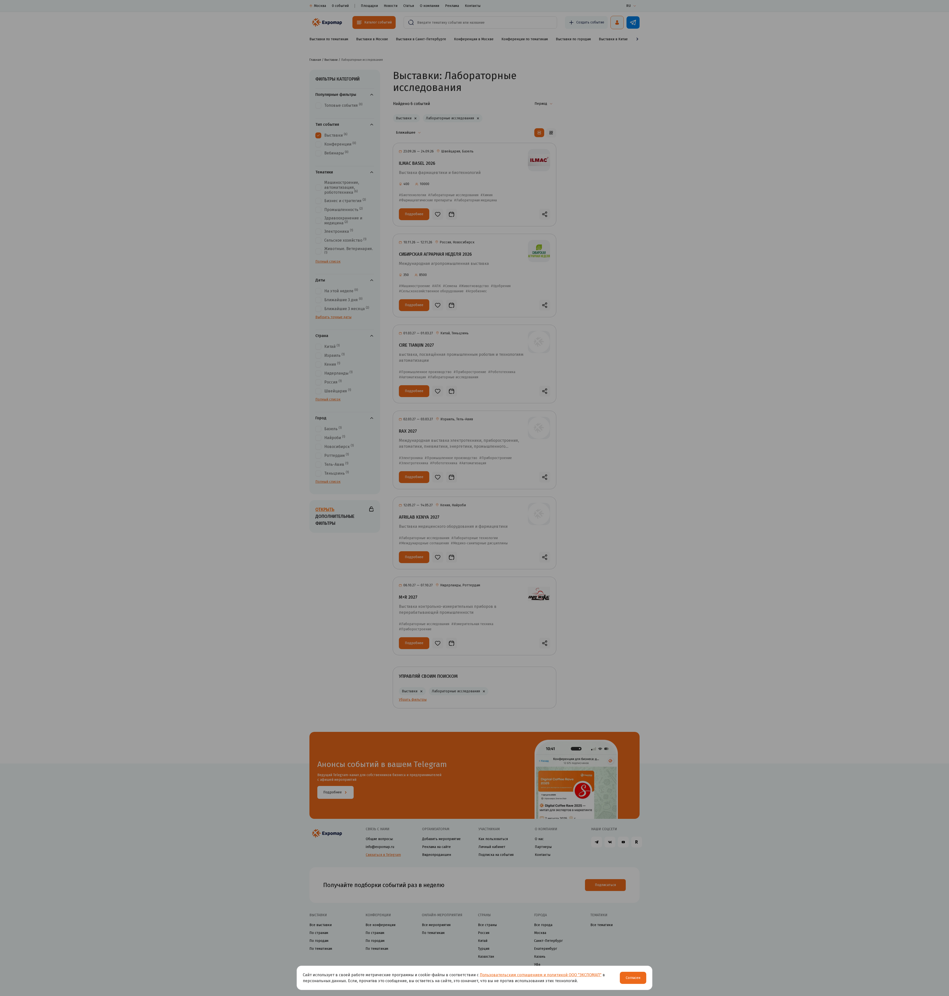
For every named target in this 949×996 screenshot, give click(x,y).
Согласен (633, 978)
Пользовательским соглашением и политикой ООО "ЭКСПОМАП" (541, 975)
